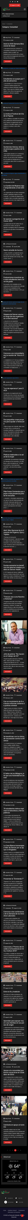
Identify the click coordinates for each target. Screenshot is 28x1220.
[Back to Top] (22, 1215)
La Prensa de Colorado (10, 243)
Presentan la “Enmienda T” (14, 879)
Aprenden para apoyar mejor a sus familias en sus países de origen (14, 1023)
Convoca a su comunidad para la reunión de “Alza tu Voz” (14, 355)
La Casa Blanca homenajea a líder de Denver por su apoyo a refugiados (14, 847)
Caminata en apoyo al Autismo (14, 1126)
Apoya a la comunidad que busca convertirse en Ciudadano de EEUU (14, 1072)
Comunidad (9, 23)
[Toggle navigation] (25, 9)
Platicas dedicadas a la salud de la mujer (14, 455)
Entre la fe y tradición (12, 991)
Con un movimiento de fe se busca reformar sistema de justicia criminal (14, 703)
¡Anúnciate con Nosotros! (14, 1212)
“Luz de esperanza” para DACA (14, 389)
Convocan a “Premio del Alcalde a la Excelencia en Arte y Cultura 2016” (14, 949)
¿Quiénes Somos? (12, 1210)
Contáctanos (21, 1210)
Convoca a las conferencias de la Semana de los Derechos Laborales (14, 913)
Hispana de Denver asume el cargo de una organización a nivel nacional (14, 316)
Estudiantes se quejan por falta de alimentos (14, 80)
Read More (7, 61)
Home (3, 23)
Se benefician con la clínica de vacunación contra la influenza (14, 738)
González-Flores (9, 140)
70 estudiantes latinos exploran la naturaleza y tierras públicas (14, 810)
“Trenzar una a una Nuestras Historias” (14, 598)
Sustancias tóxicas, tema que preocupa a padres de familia (14, 149)
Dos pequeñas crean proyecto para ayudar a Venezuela (14, 421)
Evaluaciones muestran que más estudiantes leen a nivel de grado (14, 279)
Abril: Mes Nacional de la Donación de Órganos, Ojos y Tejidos (14, 532)
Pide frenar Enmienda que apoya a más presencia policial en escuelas (14, 493)
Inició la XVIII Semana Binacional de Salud (14, 45)
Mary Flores (8, 37)
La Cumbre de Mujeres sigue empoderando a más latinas (14, 188)
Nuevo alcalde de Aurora (13, 250)
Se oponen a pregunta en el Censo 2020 (14, 220)
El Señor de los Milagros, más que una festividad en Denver (14, 775)
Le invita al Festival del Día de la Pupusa (14, 115)
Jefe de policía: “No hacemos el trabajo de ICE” (14, 655)
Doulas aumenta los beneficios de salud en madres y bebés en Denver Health (14, 567)
